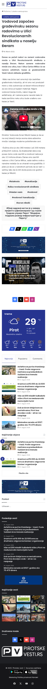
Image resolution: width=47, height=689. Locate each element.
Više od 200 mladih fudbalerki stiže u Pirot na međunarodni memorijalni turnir (22, 277)
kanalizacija (31, 181)
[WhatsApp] (23, 229)
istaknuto (15, 181)
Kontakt (35, 677)
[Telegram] (29, 229)
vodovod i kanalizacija (23, 197)
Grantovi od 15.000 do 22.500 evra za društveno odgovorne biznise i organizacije (31, 386)
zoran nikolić (24, 203)
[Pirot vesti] (16, 4)
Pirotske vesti (18, 668)
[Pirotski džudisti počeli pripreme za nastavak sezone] (9, 617)
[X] (17, 229)
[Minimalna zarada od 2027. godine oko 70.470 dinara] (9, 425)
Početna (6, 11)
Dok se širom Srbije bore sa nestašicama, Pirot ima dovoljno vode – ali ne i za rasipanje (30, 412)
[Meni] (3, 5)
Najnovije (9, 358)
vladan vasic (16, 192)
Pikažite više (23, 473)
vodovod (33, 192)
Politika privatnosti (24, 677)
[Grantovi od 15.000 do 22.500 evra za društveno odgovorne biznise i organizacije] (9, 387)
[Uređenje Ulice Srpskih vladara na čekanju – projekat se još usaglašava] (38, 617)
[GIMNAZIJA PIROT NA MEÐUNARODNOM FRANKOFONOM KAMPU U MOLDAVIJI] (23, 617)
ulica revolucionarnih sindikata (24, 186)
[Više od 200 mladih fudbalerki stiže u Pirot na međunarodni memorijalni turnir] (9, 399)
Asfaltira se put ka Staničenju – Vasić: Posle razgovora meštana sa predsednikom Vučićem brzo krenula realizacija (31, 371)
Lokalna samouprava (19, 11)
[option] (23, 270)
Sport (12, 266)
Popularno (22, 358)
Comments (37, 358)
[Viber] (35, 229)
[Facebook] (11, 229)
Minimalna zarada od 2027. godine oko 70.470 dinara (30, 423)
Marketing (13, 677)
